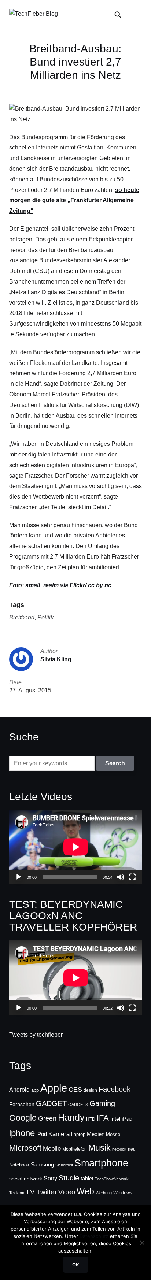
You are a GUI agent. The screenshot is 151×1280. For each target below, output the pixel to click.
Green (47, 1118)
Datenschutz (94, 1236)
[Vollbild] (132, 877)
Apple (53, 1088)
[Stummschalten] (120, 877)
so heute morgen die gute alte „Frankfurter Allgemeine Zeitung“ (74, 200)
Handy (71, 1117)
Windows (122, 1192)
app (35, 1090)
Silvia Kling (55, 659)
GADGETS (78, 1104)
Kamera (59, 1134)
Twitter (46, 1192)
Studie (69, 1178)
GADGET (51, 1103)
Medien (95, 1134)
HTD (90, 1119)
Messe (113, 1134)
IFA (103, 1117)
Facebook (114, 1089)
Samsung (42, 1165)
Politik (45, 617)
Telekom (16, 1193)
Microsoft (25, 1148)
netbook (119, 1149)
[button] (134, 14)
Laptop (78, 1134)
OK (75, 1265)
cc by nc (99, 585)
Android (19, 1089)
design (90, 1090)
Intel (115, 1119)
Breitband (21, 617)
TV (30, 1192)
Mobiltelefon (74, 1149)
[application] (75, 847)
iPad (127, 1119)
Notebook (19, 1165)
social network (25, 1178)
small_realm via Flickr (55, 585)
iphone (22, 1133)
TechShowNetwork (112, 1179)
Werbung (104, 1193)
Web (85, 1191)
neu (132, 1149)
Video (66, 1192)
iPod (41, 1134)
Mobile (52, 1148)
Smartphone (101, 1163)
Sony (50, 1178)
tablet (87, 1178)
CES (75, 1089)
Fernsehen (21, 1104)
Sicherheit (64, 1165)
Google (23, 1117)
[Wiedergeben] (18, 877)
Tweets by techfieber (36, 1035)
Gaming (102, 1103)
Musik (99, 1148)
